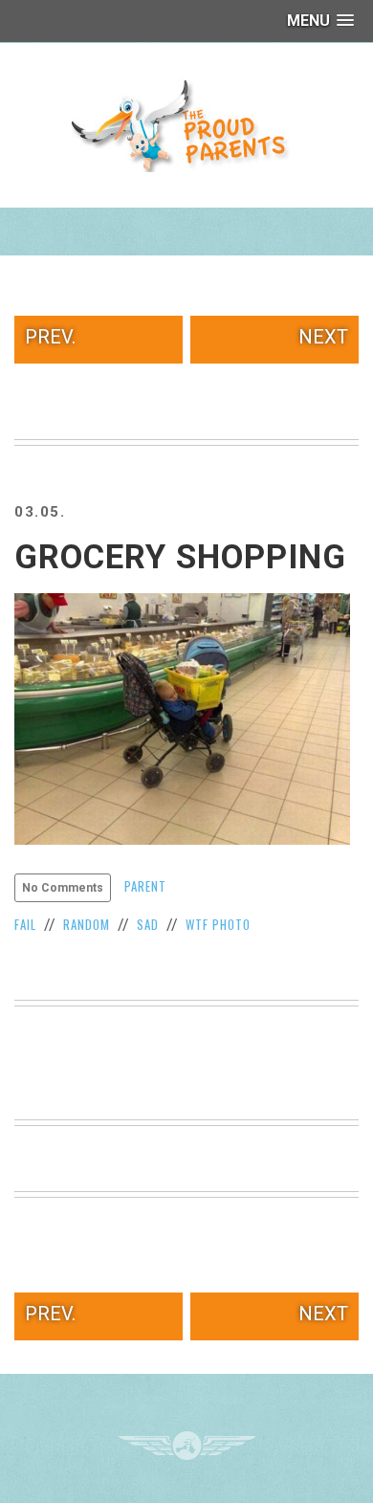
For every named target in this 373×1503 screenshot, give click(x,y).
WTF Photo (218, 924)
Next (323, 336)
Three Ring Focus (187, 1445)
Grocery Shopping (180, 557)
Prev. (50, 336)
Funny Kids (186, 124)
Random (86, 924)
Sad (148, 924)
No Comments (62, 888)
